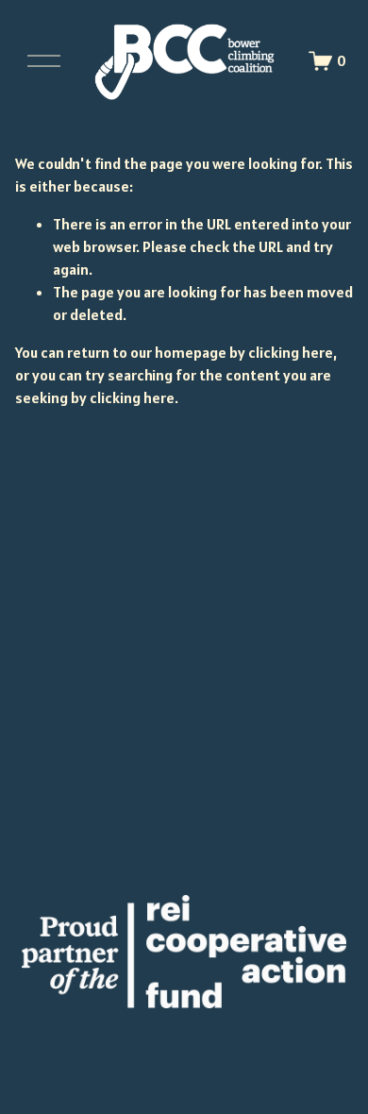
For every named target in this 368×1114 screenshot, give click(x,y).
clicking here (290, 352)
